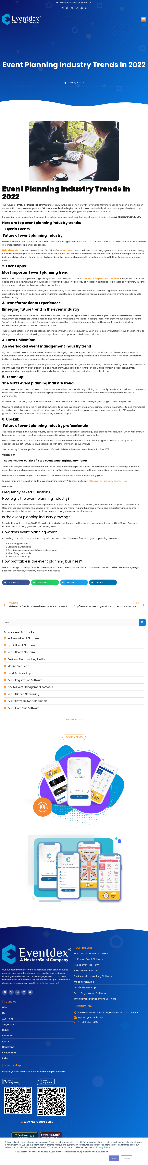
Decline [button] (127, 1158)
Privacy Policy (103, 1147)
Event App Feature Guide (37, 1121)
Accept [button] (114, 1158)
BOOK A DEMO (74, 737)
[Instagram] (77, 8)
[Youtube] (82, 8)
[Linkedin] (62, 8)
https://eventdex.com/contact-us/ (108, 480)
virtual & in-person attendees (101, 278)
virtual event (66, 250)
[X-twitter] (72, 8)
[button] (85, 8)
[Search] (142, 622)
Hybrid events (10, 250)
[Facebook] (67, 8)
